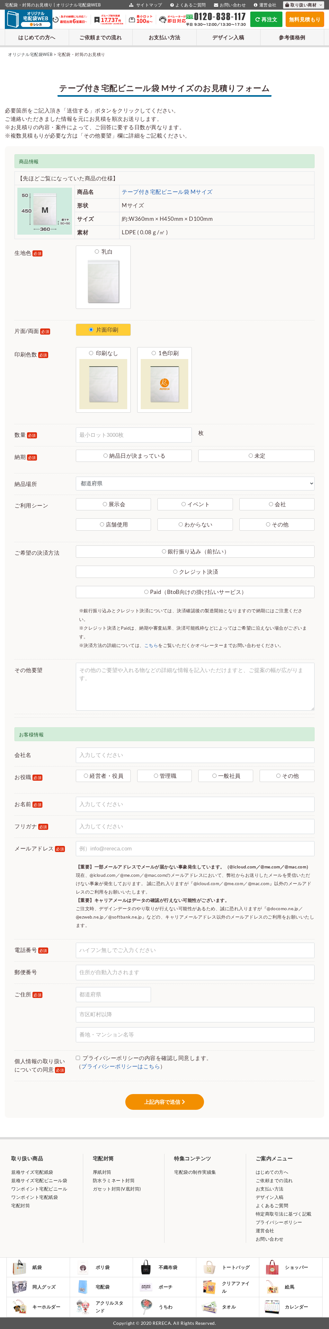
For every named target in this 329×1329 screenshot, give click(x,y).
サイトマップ (148, 4)
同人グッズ (44, 1286)
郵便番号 (25, 972)
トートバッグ (236, 1267)
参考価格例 (292, 37)
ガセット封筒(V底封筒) (117, 1188)
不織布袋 (168, 1267)
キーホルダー (46, 1306)
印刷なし (107, 353)
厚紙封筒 (102, 1172)
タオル (229, 1306)
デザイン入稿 (228, 37)
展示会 (117, 504)
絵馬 (289, 1286)
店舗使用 (117, 524)
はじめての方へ (37, 37)
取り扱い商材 (304, 4)
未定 (260, 455)
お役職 (27, 777)
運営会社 (268, 4)
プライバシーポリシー (279, 1222)
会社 (280, 504)
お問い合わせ (233, 4)
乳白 (107, 251)
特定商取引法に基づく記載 (284, 1214)
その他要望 (28, 670)
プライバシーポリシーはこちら (120, 1066)
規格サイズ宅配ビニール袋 (39, 1180)
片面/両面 (31, 331)
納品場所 (25, 483)
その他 (280, 524)
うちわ (166, 1306)
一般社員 (229, 775)
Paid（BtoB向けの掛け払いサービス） (198, 591)
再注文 (270, 19)
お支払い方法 (165, 37)
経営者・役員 (106, 775)
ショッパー (296, 1267)
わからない (198, 524)
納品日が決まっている (137, 455)
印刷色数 (30, 354)
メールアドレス (39, 848)
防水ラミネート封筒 (114, 1180)
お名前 (27, 804)
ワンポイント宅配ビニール (39, 1188)
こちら (151, 645)
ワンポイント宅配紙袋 (34, 1197)
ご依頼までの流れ (100, 37)
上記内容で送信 (162, 1102)
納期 (25, 456)
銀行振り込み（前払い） (199, 551)
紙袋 (37, 1267)
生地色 (27, 252)
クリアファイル (236, 1287)
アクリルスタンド (110, 1306)
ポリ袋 (103, 1267)
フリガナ (30, 826)
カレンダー (296, 1306)
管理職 (168, 775)
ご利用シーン (31, 505)
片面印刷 (107, 329)
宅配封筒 (20, 1205)
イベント (198, 504)
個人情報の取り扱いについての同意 (39, 1065)
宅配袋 (103, 1286)
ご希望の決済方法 (36, 552)
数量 (25, 434)
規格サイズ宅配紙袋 (32, 1172)
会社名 (22, 754)
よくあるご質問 (190, 4)
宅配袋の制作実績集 (195, 1172)
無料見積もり (305, 19)
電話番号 (30, 950)
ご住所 (27, 994)
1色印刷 (168, 353)
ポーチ (166, 1286)
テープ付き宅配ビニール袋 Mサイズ (167, 191)
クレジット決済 (198, 571)
